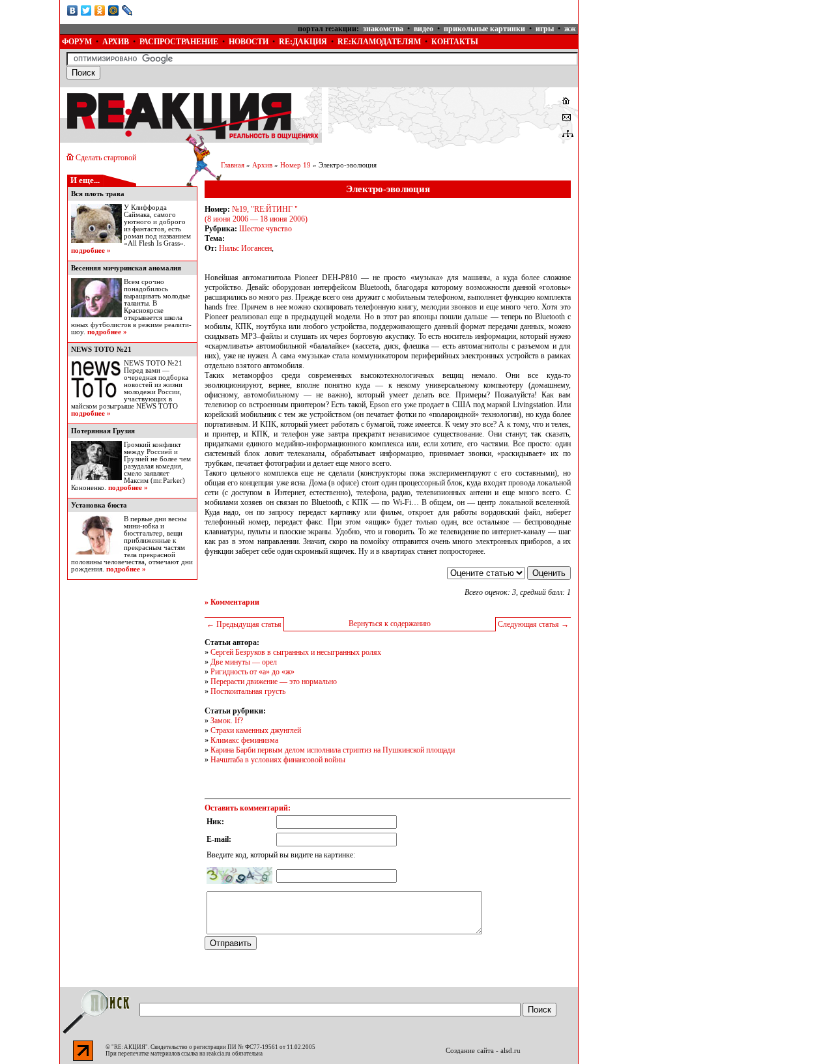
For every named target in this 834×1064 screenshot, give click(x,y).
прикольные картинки (484, 28)
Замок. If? (226, 720)
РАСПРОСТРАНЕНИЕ (178, 41)
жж (570, 28)
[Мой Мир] (114, 10)
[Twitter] (86, 10)
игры (545, 28)
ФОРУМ (77, 41)
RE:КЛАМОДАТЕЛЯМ (379, 41)
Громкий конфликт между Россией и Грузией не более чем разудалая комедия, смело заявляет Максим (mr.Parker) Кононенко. (131, 466)
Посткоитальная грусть (247, 691)
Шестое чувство (265, 228)
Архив (262, 165)
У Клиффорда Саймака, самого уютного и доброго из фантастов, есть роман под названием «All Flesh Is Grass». (157, 225)
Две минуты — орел (243, 662)
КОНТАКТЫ (454, 41)
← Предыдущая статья (244, 624)
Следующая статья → (533, 624)
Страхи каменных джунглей (255, 730)
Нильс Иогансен (245, 248)
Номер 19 (295, 165)
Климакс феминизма (244, 740)
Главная (232, 165)
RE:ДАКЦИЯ (303, 41)
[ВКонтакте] (72, 10)
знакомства (383, 28)
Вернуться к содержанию (390, 623)
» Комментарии (232, 602)
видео (423, 28)
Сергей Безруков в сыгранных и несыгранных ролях (295, 652)
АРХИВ (115, 41)
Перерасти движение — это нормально (273, 681)
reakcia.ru (219, 1053)
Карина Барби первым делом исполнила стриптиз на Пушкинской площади (332, 750)
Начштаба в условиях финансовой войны (277, 759)
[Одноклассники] (100, 10)
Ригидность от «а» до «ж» (252, 671)
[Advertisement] (677, 81)
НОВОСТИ (248, 41)
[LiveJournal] (127, 10)
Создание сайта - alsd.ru (483, 1050)
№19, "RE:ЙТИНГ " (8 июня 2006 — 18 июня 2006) (256, 214)
